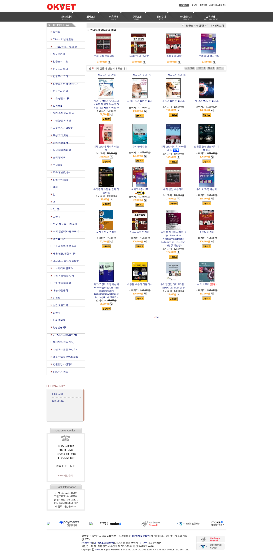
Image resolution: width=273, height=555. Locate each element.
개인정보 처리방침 (104, 542)
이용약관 (87, 542)
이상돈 (143, 542)
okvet (97, 549)
